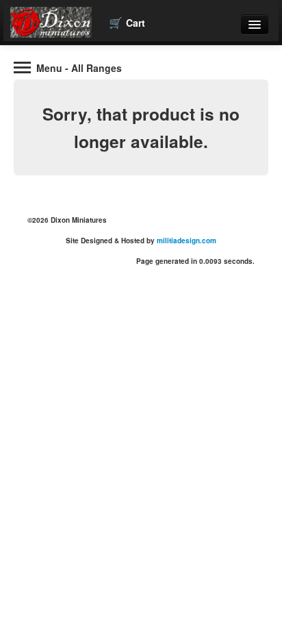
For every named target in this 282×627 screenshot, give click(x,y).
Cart (127, 22)
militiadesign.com (186, 240)
